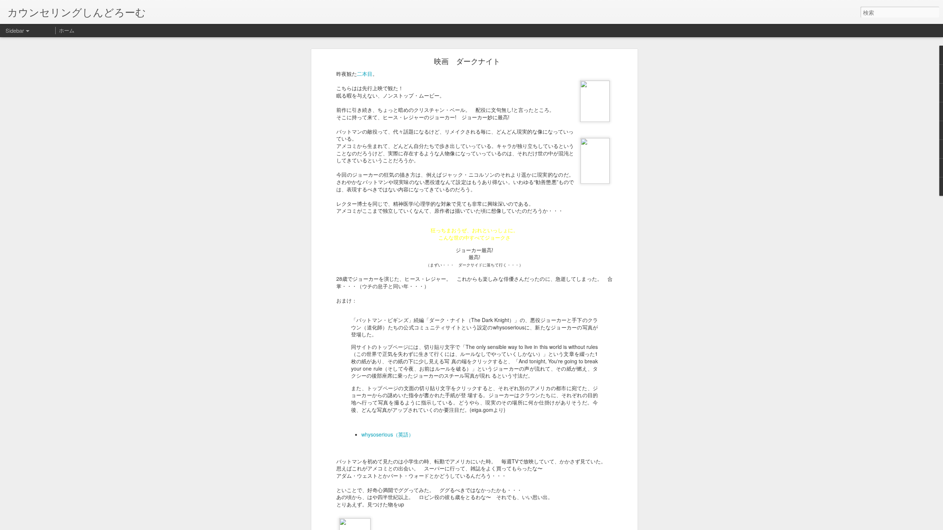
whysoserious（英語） (387, 434)
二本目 (364, 73)
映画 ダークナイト (467, 61)
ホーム (66, 30)
